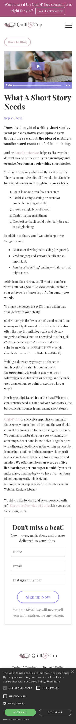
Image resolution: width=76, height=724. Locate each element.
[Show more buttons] (68, 85)
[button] (38, 703)
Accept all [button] (20, 712)
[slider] (38, 85)
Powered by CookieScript (16, 719)
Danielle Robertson (26, 153)
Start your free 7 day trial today (30, 506)
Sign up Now (38, 597)
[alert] (38, 696)
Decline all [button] (55, 712)
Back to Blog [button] (17, 42)
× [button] (72, 671)
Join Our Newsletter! (50, 11)
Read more (53, 681)
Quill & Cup (12, 419)
